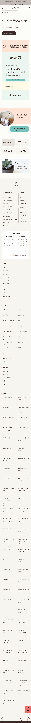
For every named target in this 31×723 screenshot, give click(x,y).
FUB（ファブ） (7, 549)
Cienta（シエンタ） (8, 468)
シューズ (5, 286)
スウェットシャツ (7, 331)
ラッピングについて (8, 206)
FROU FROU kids (7, 529)
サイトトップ (6, 225)
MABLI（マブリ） (22, 428)
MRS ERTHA (21, 498)
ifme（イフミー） (8, 589)
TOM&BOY (20, 640)
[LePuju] (15, 8)
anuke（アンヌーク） (9, 407)
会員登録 (22, 200)
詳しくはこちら (15, 80)
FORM (24, 142)
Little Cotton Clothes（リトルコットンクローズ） (23, 410)
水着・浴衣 (6, 283)
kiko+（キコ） (7, 660)
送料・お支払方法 (7, 200)
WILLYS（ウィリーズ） (24, 660)
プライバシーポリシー (9, 213)
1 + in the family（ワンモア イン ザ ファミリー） (23, 683)
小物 (4, 290)
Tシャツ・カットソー (8, 320)
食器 (4, 381)
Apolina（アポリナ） (8, 418)
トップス (5, 271)
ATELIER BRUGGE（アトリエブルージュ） (8, 430)
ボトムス (5, 274)
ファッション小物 (22, 331)
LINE (21, 218)
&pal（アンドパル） (8, 438)
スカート (20, 309)
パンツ (5, 353)
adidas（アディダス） (9, 397)
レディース (6, 371)
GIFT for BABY (6, 296)
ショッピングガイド (8, 197)
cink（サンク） (7, 478)
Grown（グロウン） (8, 579)
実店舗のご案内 (7, 216)
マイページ (23, 203)
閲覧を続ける (8, 33)
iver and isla (6, 610)
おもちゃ (5, 374)
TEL (24, 151)
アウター (5, 268)
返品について (6, 210)
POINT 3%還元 (19, 129)
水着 (19, 320)
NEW (4, 293)
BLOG (21, 212)
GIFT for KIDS (21, 342)
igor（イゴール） (7, 600)
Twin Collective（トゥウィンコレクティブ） (23, 652)
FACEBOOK (23, 215)
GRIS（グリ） (6, 569)
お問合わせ (6, 222)
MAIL (10, 151)
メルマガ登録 (23, 221)
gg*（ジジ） (6, 559)
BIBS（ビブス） (7, 448)
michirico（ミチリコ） (24, 458)
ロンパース (6, 280)
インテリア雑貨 (7, 378)
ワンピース (6, 277)
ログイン (22, 197)
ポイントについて (7, 203)
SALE (4, 299)
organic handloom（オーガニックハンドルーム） (23, 541)
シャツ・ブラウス (7, 326)
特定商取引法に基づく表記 (10, 219)
